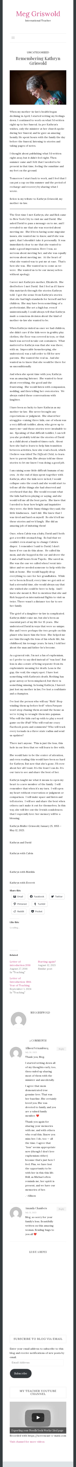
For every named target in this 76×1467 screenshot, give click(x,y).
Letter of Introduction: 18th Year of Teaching (20, 982)
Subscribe (20, 1373)
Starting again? (47, 961)
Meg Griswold (38, 13)
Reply (61, 1049)
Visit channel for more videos (27, 1441)
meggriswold (24, 102)
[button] (38, 87)
